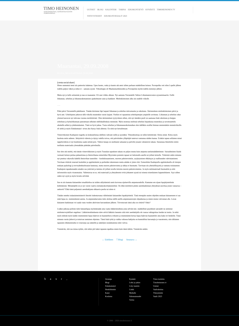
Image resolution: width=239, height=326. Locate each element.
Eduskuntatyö (135, 10)
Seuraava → (131, 239)
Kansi (107, 293)
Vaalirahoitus (158, 289)
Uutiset (91, 10)
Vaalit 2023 (157, 296)
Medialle (132, 293)
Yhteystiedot (94, 16)
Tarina (122, 10)
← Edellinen (108, 239)
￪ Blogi (119, 239)
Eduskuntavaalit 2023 (115, 16)
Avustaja (108, 279)
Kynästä (150, 10)
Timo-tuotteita (158, 279)
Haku (195, 10)
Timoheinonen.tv (166, 10)
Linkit (131, 289)
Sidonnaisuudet (135, 296)
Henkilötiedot (110, 289)
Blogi (100, 10)
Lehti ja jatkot (134, 283)
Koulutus (108, 296)
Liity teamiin (134, 286)
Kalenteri (110, 10)
